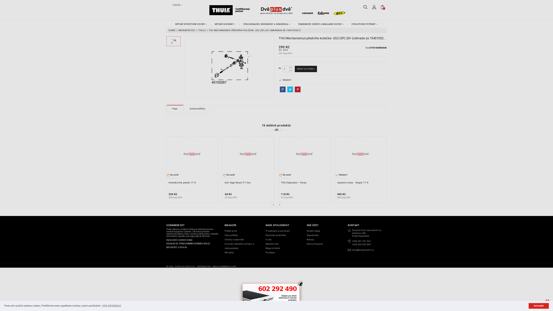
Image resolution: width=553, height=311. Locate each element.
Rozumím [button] (539, 306)
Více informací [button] (111, 306)
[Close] (299, 283)
